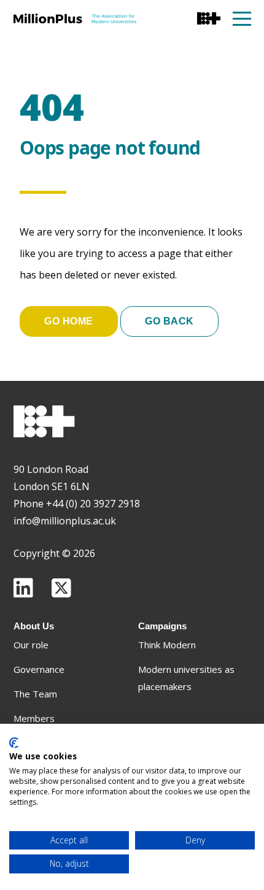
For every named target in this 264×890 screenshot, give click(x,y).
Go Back (169, 321)
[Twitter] (61, 588)
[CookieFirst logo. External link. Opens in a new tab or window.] (13, 742)
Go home (68, 321)
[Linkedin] (23, 588)
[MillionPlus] (75, 18)
